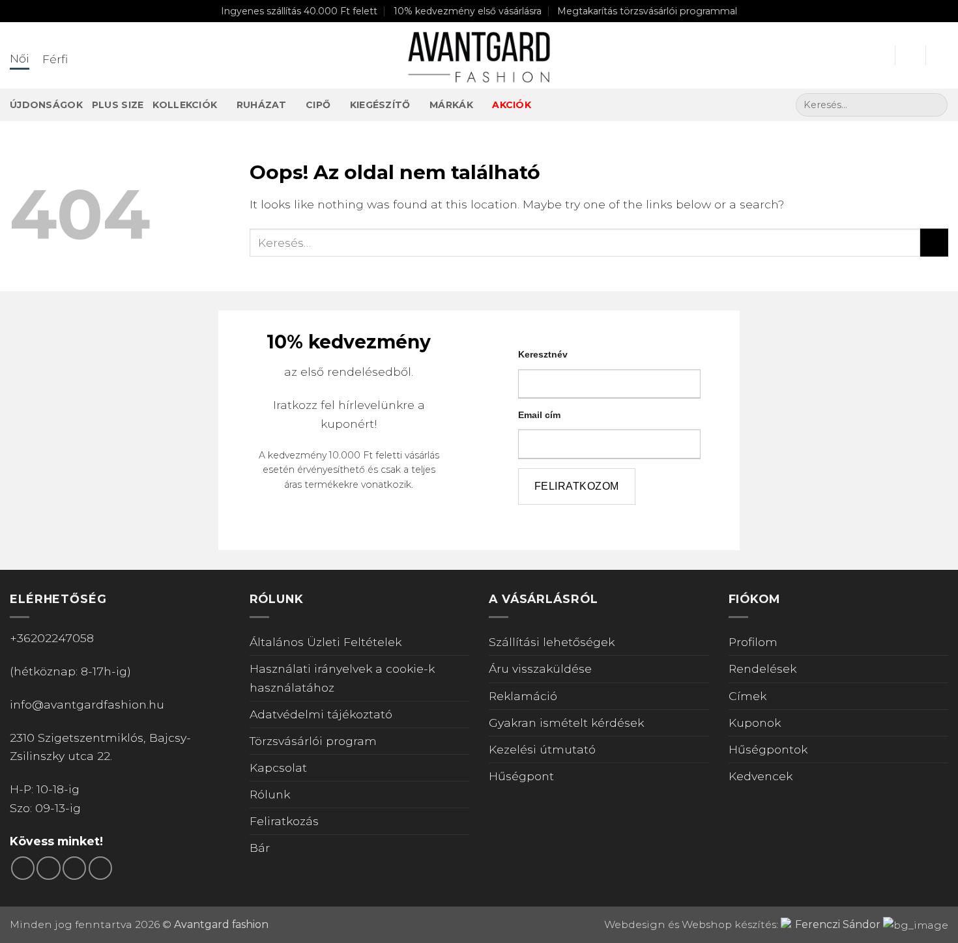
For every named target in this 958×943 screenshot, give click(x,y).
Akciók (511, 105)
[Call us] (100, 868)
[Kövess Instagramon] (48, 868)
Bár (260, 847)
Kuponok (755, 722)
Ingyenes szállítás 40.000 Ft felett (299, 11)
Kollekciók (184, 105)
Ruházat (262, 105)
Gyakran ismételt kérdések (566, 722)
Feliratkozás (284, 821)
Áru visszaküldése (540, 668)
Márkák (451, 105)
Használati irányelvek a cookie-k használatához (342, 678)
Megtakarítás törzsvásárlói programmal (647, 11)
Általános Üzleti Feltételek (325, 642)
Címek (747, 696)
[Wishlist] (910, 55)
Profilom (753, 642)
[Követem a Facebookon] (23, 868)
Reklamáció (523, 696)
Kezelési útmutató (542, 749)
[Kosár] (941, 55)
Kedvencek (760, 776)
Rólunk (270, 794)
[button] (879, 55)
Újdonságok (46, 105)
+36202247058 (52, 638)
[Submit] (934, 105)
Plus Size (118, 105)
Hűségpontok (768, 749)
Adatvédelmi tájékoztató (321, 714)
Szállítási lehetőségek (552, 642)
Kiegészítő (380, 105)
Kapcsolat (278, 767)
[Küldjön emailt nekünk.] (74, 868)
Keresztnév (543, 354)
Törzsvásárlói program (313, 741)
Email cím (539, 415)
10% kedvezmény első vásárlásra (468, 11)
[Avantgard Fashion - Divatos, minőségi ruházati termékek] (479, 55)
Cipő (318, 105)
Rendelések (762, 668)
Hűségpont (521, 776)
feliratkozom (576, 486)
